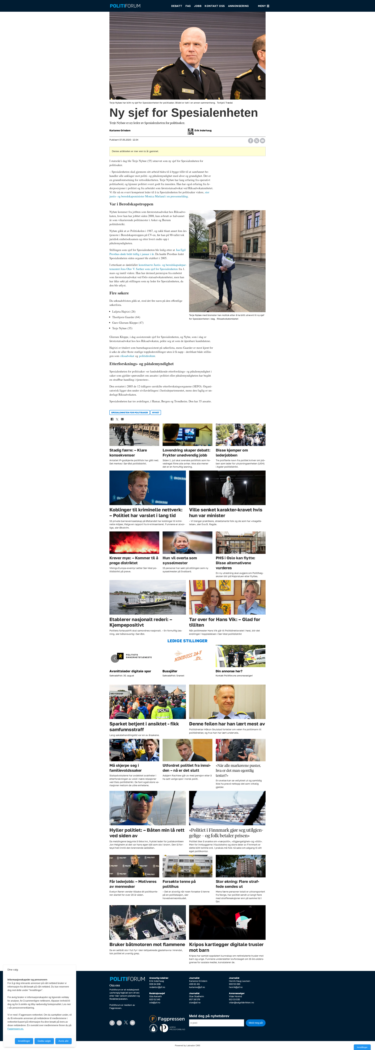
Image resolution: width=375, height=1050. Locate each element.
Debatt (176, 5)
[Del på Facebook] (250, 140)
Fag (188, 5)
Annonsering (238, 5)
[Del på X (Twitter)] (256, 140)
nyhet (155, 412)
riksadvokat (127, 356)
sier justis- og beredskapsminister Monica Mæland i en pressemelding (159, 194)
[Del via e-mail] (262, 140)
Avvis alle (63, 1041)
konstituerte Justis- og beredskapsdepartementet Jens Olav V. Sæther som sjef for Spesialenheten (148, 267)
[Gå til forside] (138, 6)
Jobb (197, 5)
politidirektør (147, 356)
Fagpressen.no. (15, 1029)
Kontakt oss (215, 5)
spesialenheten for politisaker (129, 412)
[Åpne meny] (263, 6)
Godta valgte (44, 1041)
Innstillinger (362, 1047)
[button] (115, 658)
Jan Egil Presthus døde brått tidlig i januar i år (147, 252)
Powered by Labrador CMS (187, 1045)
